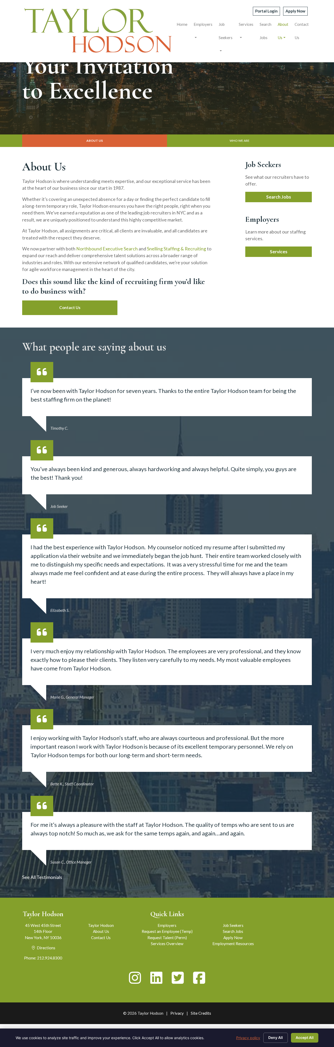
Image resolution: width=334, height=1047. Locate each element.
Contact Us (302, 31)
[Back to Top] (311, 989)
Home (182, 24)
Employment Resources (233, 943)
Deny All (275, 1037)
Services (246, 24)
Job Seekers (225, 31)
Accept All (305, 1037)
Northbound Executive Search (107, 248)
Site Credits (201, 1013)
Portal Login (266, 11)
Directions (45, 947)
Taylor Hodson (101, 925)
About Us (283, 31)
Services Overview (167, 943)
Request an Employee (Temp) (167, 931)
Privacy (177, 1013)
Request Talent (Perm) (167, 937)
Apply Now (295, 11)
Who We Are (239, 141)
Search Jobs (265, 31)
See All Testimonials (42, 877)
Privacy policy (248, 1038)
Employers (203, 24)
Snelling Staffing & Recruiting (176, 248)
